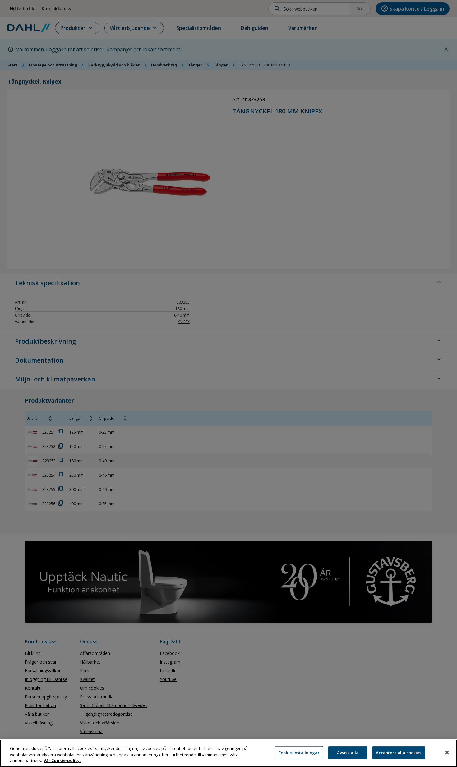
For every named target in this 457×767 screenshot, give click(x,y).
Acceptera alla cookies (399, 752)
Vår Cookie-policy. (62, 760)
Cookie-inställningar (299, 752)
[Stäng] (447, 752)
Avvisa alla (347, 752)
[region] (228, 753)
